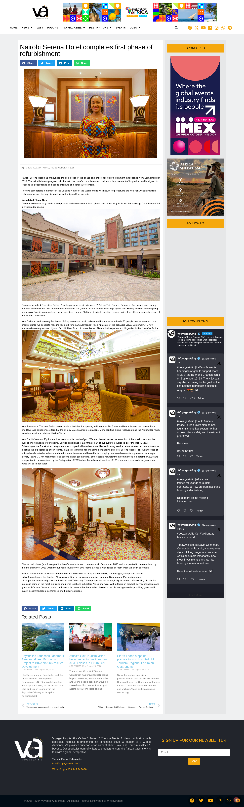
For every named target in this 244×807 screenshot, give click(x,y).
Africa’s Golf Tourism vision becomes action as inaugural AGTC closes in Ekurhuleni (88, 659)
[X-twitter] (196, 27)
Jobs (133, 27)
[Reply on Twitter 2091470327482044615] (179, 579)
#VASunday (207, 533)
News (25, 27)
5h (178, 475)
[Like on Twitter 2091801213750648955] (192, 456)
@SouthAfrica (185, 451)
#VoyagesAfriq (186, 358)
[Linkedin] (210, 27)
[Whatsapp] (223, 27)
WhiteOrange (115, 800)
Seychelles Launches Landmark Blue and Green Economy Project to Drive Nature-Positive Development (43, 661)
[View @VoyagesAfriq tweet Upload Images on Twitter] (196, 390)
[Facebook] (190, 27)
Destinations (98, 27)
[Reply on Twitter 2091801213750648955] (179, 456)
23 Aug (180, 529)
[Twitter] (201, 800)
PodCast (53, 27)
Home (14, 27)
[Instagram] (216, 27)
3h (178, 363)
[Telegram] (230, 27)
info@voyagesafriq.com (66, 763)
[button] (176, 27)
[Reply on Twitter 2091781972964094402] (179, 511)
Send (194, 761)
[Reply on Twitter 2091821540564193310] (179, 398)
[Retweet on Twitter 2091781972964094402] (185, 511)
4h (178, 416)
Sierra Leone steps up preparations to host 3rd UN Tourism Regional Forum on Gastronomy (135, 661)
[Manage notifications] (236, 799)
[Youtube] (203, 27)
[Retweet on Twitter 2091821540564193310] (185, 398)
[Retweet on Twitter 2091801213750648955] (185, 456)
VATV (40, 27)
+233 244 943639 (76, 769)
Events (121, 27)
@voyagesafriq (209, 359)
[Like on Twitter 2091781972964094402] (192, 511)
